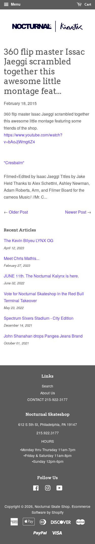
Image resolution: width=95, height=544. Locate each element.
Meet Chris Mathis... (21, 258)
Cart (87, 4)
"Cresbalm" (14, 162)
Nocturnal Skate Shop (52, 506)
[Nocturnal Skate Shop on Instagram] (47, 488)
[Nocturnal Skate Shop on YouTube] (59, 488)
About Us (47, 392)
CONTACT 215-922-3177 (47, 399)
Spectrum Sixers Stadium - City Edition (38, 318)
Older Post (18, 212)
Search (47, 385)
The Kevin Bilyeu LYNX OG (28, 240)
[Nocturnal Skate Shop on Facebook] (36, 488)
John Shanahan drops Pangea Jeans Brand (43, 336)
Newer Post (75, 212)
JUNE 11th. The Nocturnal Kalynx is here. (41, 276)
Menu (15, 4)
